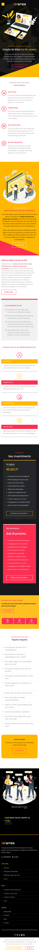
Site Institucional (14, 125)
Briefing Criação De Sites (12, 875)
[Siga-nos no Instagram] (17, 935)
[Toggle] (3, 647)
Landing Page (13, 108)
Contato (6, 923)
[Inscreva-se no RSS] (24, 935)
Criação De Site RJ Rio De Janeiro (19, 637)
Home (6, 879)
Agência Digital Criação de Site (14, 260)
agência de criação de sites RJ (20, 214)
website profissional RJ (28, 347)
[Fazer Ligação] (19, 935)
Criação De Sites (19, 49)
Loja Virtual (12, 92)
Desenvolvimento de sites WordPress (19, 210)
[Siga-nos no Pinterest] (21, 935)
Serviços (6, 868)
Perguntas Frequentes (11, 871)
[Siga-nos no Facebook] (15, 935)
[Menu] (3, 4)
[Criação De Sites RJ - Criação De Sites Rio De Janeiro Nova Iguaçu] (19, 4)
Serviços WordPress (15, 142)
